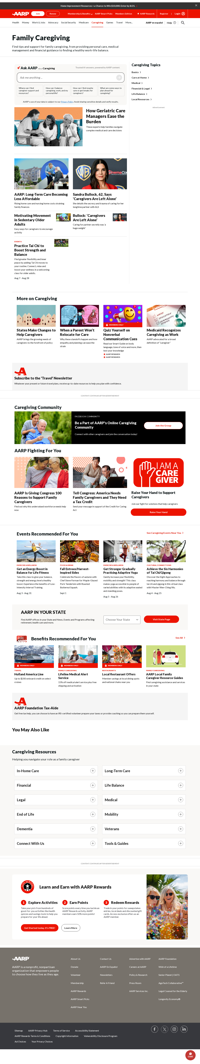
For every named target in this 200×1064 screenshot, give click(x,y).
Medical (136, 83)
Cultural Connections (159, 565)
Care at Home (139, 77)
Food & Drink (66, 565)
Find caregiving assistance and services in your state (165, 684)
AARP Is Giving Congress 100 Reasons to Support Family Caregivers (37, 497)
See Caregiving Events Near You (164, 532)
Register (164, 13)
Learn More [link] (70, 927)
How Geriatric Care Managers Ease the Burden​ (105, 116)
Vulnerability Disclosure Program (100, 1036)
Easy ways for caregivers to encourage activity (33, 231)
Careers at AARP (137, 966)
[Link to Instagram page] (174, 1029)
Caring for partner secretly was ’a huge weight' (89, 226)
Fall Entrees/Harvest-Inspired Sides (74, 570)
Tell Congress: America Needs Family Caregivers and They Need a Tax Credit (99, 497)
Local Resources (140, 99)
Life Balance (138, 93)
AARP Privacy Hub (37, 1030)
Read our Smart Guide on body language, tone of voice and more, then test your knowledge (122, 347)
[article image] (171, 22)
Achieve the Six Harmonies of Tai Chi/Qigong (165, 570)
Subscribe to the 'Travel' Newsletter (43, 378)
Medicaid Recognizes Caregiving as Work (164, 332)
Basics (135, 72)
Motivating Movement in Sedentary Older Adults (32, 219)
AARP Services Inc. (138, 991)
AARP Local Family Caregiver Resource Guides (164, 676)
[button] (196, 5)
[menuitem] (15, 24)
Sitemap (19, 1030)
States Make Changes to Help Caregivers (36, 332)
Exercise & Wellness (27, 565)
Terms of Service (61, 1030)
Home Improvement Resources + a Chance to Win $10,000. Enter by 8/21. (98, 6)
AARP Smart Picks (103, 13)
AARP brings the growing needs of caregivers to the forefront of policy (35, 341)
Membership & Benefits (79, 13)
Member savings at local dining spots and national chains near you (120, 680)
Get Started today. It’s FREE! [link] (39, 927)
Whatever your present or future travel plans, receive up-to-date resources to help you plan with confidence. (67, 383)
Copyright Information (67, 1036)
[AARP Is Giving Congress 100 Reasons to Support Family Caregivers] (41, 472)
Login (177, 13)
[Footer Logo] (35, 958)
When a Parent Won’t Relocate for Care (77, 332)
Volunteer (76, 974)
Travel (17, 670)
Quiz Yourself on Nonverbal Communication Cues (120, 334)
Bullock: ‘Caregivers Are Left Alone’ (89, 217)
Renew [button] (53, 13)
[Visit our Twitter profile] (164, 1029)
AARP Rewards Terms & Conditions (32, 1036)
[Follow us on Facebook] (154, 1029)
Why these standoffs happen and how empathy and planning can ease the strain (78, 343)
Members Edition (123, 13)
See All (179, 637)
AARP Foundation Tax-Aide (36, 708)
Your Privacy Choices (42, 1041)
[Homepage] (21, 14)
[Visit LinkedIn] (184, 1029)
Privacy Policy (67, 101)
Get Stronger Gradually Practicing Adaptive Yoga (120, 570)
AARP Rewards (78, 991)
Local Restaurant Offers (118, 674)
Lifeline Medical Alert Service (73, 676)
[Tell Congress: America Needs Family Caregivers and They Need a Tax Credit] (100, 472)
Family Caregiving (67, 670)
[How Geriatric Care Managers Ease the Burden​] (48, 126)
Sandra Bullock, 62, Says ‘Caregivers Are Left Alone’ (95, 196)
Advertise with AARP (140, 958)
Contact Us (105, 958)
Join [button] (38, 13)
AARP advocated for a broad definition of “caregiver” (161, 341)
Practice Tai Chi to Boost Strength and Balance (30, 250)
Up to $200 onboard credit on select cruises (32, 680)
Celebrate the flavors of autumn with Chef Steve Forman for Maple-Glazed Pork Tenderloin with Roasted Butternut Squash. (79, 582)
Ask (119, 77)
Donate (74, 966)
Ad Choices (20, 1041)
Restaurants (109, 670)
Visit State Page (161, 619)
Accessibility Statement (87, 1030)
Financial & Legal (141, 88)
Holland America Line (28, 674)
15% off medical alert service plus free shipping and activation (77, 684)
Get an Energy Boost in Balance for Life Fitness (33, 570)
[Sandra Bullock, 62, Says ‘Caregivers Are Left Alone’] (100, 173)
